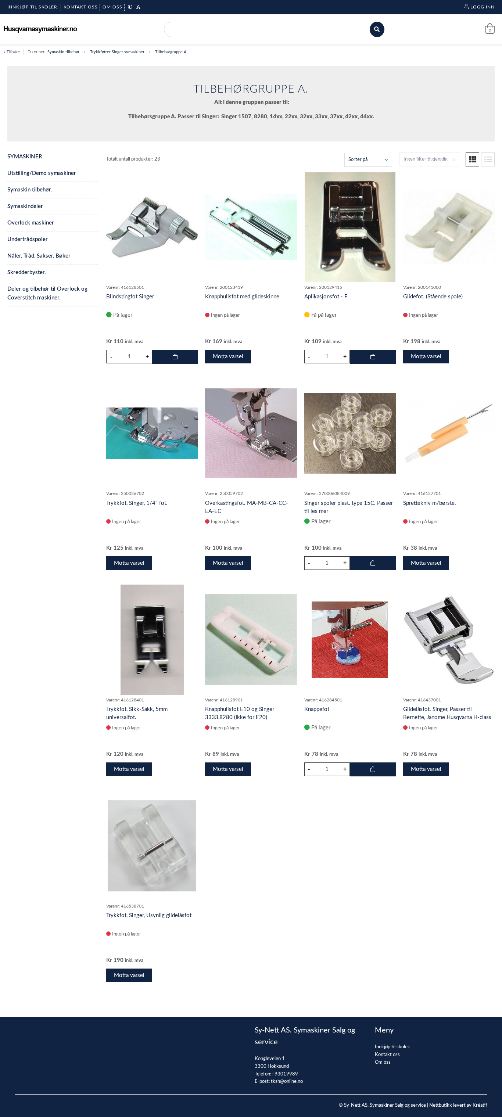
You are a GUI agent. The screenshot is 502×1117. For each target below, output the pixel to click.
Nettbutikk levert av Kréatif (458, 1105)
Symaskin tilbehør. (63, 52)
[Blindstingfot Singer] (152, 227)
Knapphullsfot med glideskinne (242, 296)
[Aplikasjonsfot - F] (350, 227)
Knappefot (316, 709)
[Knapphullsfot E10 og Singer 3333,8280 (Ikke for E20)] (251, 639)
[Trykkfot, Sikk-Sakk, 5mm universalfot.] (152, 640)
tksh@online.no (287, 1081)
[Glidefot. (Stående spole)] (449, 227)
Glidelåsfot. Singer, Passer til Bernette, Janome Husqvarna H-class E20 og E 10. (447, 717)
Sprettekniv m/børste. (429, 503)
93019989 (286, 1074)
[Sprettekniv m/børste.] (449, 433)
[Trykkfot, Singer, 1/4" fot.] (152, 433)
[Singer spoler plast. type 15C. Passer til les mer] (350, 433)
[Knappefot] (350, 639)
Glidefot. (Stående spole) (433, 296)
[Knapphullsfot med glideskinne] (251, 227)
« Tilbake (12, 52)
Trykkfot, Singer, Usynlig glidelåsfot (148, 915)
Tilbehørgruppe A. (171, 52)
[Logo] (40, 29)
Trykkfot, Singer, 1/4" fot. (137, 503)
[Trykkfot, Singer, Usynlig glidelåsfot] (152, 845)
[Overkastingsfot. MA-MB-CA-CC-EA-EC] (251, 433)
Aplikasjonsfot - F (325, 296)
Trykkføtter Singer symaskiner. (118, 52)
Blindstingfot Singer (130, 296)
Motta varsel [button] (228, 356)
